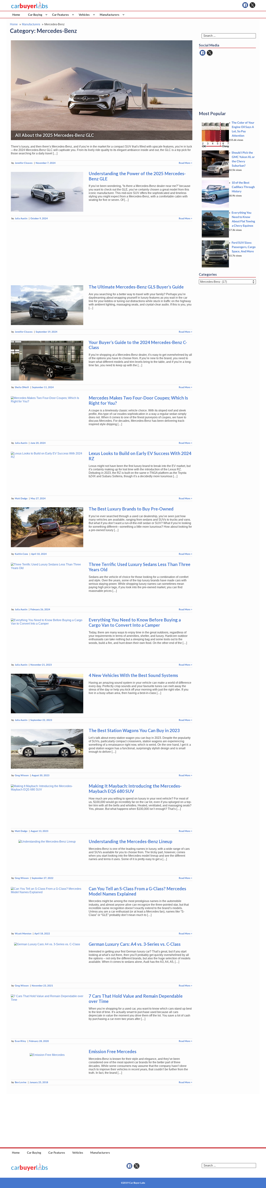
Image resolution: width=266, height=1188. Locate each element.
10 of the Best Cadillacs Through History (243, 187)
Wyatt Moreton (23, 933)
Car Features (60, 14)
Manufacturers (109, 14)
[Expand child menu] (46, 15)
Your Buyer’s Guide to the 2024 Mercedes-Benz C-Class (138, 345)
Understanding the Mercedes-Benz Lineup (130, 841)
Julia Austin (21, 218)
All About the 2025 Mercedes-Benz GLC (54, 135)
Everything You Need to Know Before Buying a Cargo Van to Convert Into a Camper (135, 622)
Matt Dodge (21, 498)
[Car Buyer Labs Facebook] (245, 5)
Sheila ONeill (22, 387)
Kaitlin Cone (21, 553)
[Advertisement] (102, 252)
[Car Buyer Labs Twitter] (252, 5)
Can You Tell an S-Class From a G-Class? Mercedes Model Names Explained (137, 891)
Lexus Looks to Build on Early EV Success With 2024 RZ (140, 456)
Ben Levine (20, 1082)
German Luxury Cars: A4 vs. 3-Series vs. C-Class (135, 944)
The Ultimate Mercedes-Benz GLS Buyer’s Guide (136, 286)
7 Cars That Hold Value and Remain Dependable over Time (136, 998)
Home (16, 14)
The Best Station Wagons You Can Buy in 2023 (134, 730)
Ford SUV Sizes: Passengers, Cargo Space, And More (244, 247)
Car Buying (35, 14)
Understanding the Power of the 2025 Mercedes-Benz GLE (137, 176)
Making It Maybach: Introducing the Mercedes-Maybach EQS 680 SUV (135, 788)
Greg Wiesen (22, 775)
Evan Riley (20, 1041)
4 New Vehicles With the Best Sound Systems (133, 675)
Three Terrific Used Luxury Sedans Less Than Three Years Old (139, 567)
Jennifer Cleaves (24, 162)
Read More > (185, 162)
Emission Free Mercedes (112, 1051)
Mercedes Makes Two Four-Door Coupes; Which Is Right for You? (138, 400)
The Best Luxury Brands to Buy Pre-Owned (131, 508)
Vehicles (84, 14)
